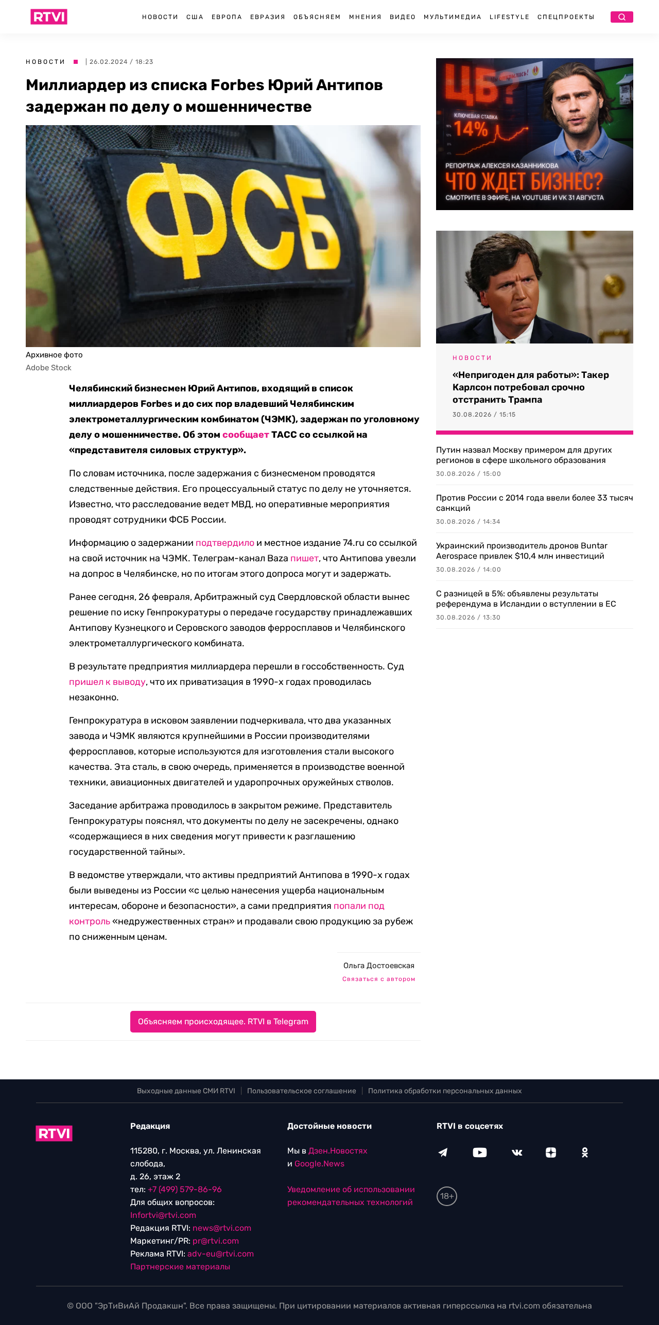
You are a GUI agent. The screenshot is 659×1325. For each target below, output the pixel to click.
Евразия (268, 17)
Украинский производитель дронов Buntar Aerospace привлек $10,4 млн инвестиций (522, 551)
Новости (160, 17)
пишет (304, 558)
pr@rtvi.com (216, 1241)
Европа (227, 17)
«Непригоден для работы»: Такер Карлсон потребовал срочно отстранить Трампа (531, 387)
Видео (403, 17)
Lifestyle (510, 17)
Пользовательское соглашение (301, 1091)
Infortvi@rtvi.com (163, 1215)
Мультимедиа (453, 17)
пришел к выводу (107, 681)
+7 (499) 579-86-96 (185, 1189)
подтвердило (225, 542)
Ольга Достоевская (378, 965)
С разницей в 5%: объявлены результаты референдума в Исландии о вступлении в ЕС (526, 599)
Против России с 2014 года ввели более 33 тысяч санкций (534, 503)
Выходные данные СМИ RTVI (186, 1091)
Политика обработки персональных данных (445, 1091)
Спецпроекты (566, 17)
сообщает (245, 434)
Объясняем (317, 17)
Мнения (365, 17)
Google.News (319, 1163)
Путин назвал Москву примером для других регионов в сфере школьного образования (524, 455)
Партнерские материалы (180, 1266)
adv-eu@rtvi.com (220, 1254)
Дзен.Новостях (338, 1151)
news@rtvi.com (222, 1228)
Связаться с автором (378, 979)
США (195, 17)
